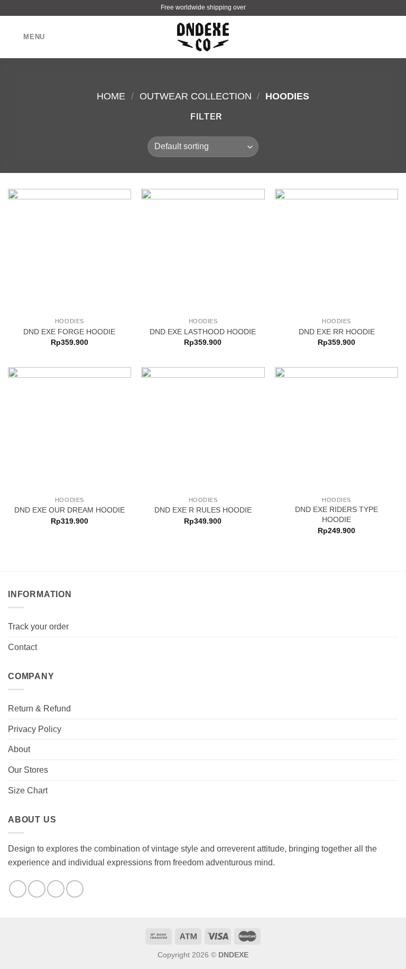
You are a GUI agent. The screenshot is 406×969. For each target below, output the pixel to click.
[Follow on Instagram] (36, 889)
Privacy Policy (34, 729)
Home (111, 96)
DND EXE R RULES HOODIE (203, 510)
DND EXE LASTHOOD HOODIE (203, 331)
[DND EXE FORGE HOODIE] (69, 250)
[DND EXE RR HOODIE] (336, 250)
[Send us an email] (55, 889)
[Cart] (392, 37)
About (19, 749)
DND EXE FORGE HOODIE (69, 331)
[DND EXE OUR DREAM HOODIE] (69, 428)
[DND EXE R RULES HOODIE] (202, 428)
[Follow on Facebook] (17, 889)
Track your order (38, 626)
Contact (22, 647)
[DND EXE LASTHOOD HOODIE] (202, 250)
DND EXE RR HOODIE (337, 331)
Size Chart (28, 790)
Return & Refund (39, 708)
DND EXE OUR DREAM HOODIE (69, 510)
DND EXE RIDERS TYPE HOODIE (336, 514)
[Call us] (75, 889)
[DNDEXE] (203, 37)
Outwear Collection (196, 96)
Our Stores (28, 769)
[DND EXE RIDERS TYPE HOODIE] (336, 428)
